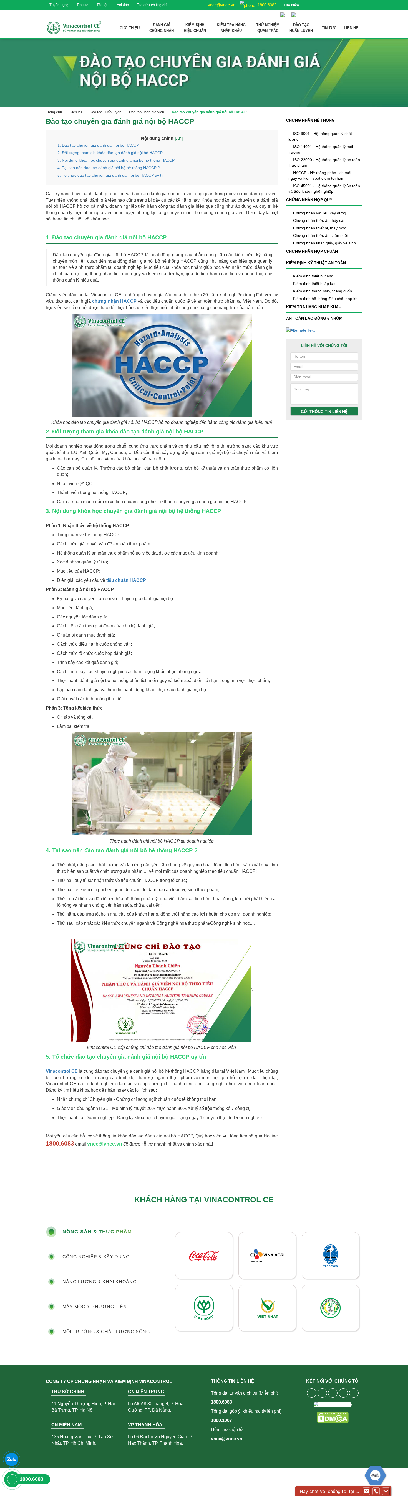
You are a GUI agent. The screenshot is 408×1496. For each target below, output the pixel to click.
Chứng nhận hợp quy (309, 199)
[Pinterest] (354, 1393)
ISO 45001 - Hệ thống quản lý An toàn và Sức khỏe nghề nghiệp (324, 189)
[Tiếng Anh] (295, 12)
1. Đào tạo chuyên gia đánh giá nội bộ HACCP (98, 145)
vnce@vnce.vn (221, 4)
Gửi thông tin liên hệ (324, 411)
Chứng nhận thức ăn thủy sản (319, 220)
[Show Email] (366, 1491)
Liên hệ (351, 28)
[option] (267, 1281)
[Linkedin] (343, 1393)
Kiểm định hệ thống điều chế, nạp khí (326, 298)
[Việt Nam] (284, 12)
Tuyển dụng (58, 5)
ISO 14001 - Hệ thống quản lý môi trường (320, 149)
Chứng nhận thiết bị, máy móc (319, 228)
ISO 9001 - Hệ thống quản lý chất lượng (320, 136)
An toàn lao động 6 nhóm (314, 318)
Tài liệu (102, 5)
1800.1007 (221, 1420)
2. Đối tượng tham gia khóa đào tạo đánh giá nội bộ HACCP (110, 153)
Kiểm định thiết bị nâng (313, 276)
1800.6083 (266, 4)
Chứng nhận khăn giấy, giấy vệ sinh (324, 243)
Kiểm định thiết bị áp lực (314, 283)
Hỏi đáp (123, 5)
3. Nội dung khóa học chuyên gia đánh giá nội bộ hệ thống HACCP (116, 160)
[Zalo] (12, 1459)
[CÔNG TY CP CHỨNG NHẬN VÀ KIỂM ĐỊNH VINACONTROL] (73, 27)
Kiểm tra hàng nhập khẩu (313, 307)
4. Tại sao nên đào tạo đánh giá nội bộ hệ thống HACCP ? (108, 168)
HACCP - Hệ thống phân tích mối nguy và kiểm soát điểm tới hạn (319, 176)
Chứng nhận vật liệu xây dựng (319, 213)
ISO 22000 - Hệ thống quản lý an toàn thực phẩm (324, 162)
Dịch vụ (76, 112)
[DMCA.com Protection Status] (332, 1417)
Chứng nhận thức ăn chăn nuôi (320, 235)
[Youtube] (322, 1393)
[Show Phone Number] (376, 1491)
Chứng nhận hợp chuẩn (312, 251)
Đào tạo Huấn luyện (105, 112)
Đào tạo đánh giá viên (146, 112)
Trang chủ (54, 112)
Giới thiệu (130, 28)
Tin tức (82, 5)
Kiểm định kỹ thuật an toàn (316, 262)
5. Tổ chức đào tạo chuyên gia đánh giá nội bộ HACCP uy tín (111, 175)
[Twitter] (333, 1393)
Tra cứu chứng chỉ (152, 5)
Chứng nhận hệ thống (310, 120)
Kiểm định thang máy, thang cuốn (322, 291)
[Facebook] (311, 1393)
